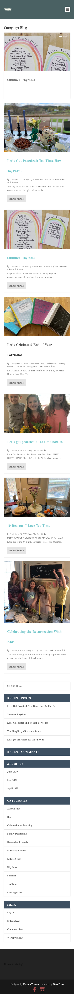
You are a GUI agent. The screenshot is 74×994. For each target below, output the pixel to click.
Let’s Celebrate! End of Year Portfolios (27, 722)
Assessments (34, 363)
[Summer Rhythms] (37, 229)
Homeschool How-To (42, 179)
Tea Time (55, 179)
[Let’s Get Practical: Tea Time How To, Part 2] (37, 127)
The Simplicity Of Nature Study (24, 731)
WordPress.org (15, 937)
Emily (12, 179)
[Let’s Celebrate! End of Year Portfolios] (37, 316)
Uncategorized (32, 366)
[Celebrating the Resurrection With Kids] (37, 592)
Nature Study (14, 859)
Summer (62, 266)
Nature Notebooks (16, 850)
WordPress (58, 984)
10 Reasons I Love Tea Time (28, 525)
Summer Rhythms (21, 79)
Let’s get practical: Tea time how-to (35, 441)
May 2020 (12, 780)
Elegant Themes (31, 984)
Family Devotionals (40, 650)
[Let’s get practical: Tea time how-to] (37, 413)
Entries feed (13, 921)
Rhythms (54, 266)
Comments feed (15, 929)
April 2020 (12, 788)
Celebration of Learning (55, 363)
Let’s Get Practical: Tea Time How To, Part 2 (31, 706)
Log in (10, 912)
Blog (30, 179)
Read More (16, 199)
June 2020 (12, 771)
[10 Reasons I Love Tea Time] (37, 497)
